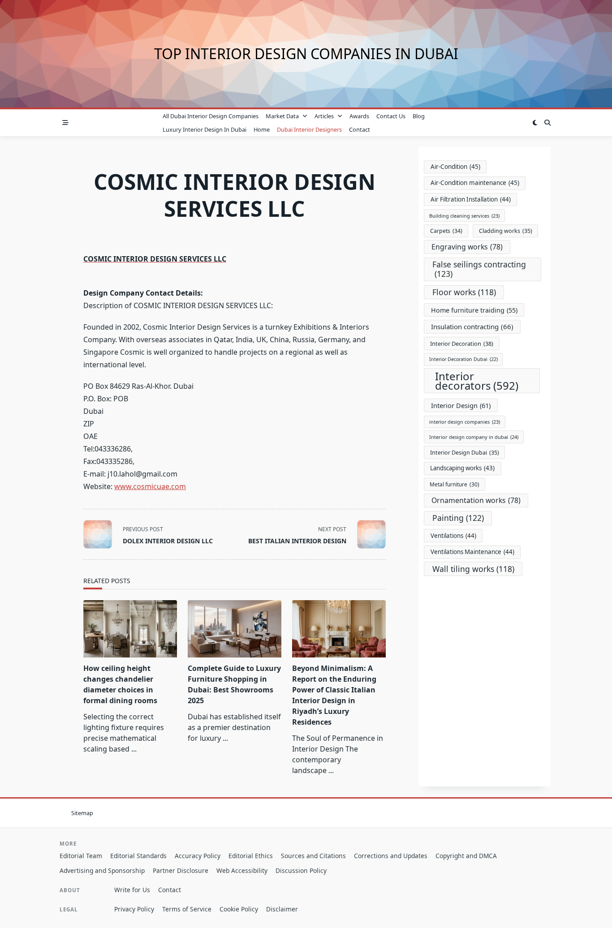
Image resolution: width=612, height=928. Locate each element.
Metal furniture (454, 484)
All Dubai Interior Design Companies (211, 116)
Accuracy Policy (197, 855)
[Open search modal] (547, 123)
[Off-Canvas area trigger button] (65, 123)
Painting (458, 517)
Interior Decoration (461, 343)
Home (262, 129)
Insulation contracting (472, 326)
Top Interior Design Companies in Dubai (306, 53)
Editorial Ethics (250, 855)
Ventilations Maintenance (472, 552)
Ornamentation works (476, 500)
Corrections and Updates (390, 855)
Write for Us (132, 889)
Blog (419, 116)
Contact (359, 129)
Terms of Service (186, 909)
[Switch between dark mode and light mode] (535, 123)
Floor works (464, 292)
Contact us (390, 116)
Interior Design (461, 405)
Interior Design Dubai (464, 452)
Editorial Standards (138, 855)
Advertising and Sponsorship (102, 870)
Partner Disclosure (180, 870)
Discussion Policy (301, 870)
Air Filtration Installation (471, 199)
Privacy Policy (134, 909)
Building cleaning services (464, 215)
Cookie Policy (239, 909)
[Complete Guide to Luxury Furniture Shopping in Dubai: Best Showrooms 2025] (234, 628)
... (134, 749)
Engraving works (467, 247)
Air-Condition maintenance (475, 183)
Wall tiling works (473, 568)
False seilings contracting (479, 269)
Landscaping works (462, 468)
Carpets (446, 231)
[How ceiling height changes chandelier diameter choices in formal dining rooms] (130, 628)
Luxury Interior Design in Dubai (204, 129)
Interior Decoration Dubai (463, 359)
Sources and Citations (313, 855)
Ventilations (453, 536)
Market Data (282, 116)
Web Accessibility (241, 870)
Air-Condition (455, 167)
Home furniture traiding (474, 310)
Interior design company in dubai (473, 437)
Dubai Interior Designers (309, 129)
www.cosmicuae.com (150, 486)
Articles (324, 116)
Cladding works (505, 231)
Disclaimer (282, 909)
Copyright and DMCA (466, 855)
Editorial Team (81, 855)
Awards (359, 116)
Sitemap (82, 813)
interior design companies (464, 421)
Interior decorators (476, 381)
